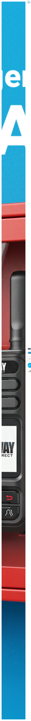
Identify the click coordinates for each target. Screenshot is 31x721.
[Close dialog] (28, 2)
